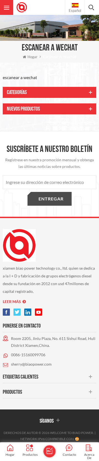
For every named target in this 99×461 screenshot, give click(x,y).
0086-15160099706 (28, 354)
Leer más (12, 301)
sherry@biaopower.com (31, 364)
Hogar (32, 57)
